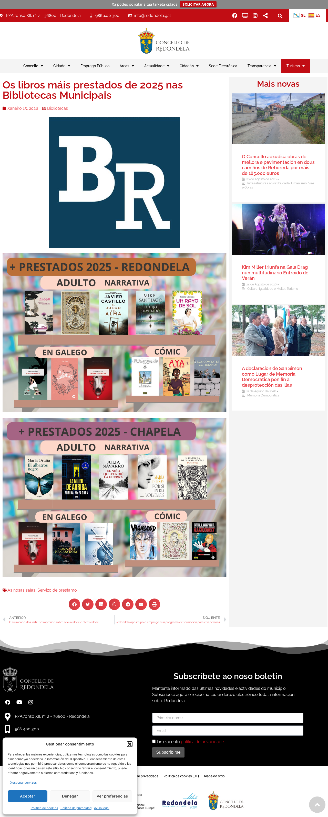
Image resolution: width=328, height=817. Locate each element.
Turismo (293, 66)
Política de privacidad (75, 808)
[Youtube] (19, 702)
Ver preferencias (112, 796)
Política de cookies (44, 808)
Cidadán (187, 66)
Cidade (59, 66)
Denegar (70, 796)
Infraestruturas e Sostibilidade (268, 183)
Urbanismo (299, 183)
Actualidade (154, 66)
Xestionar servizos (23, 782)
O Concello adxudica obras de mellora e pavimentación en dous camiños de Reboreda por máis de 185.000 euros (278, 165)
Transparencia (259, 66)
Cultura (252, 289)
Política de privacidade (141, 776)
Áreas (124, 66)
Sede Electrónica (223, 66)
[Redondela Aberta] (245, 16)
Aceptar (27, 796)
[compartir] (265, 16)
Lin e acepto (190, 741)
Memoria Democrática (263, 395)
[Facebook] (235, 16)
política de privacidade (202, 741)
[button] (129, 744)
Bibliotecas (57, 108)
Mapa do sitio (214, 776)
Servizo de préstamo (57, 590)
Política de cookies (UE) (181, 776)
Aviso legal (101, 808)
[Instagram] (255, 16)
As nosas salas (21, 590)
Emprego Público (94, 66)
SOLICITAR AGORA (198, 4)
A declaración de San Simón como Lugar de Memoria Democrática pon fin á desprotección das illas (272, 377)
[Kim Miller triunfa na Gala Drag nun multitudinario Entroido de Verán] (278, 229)
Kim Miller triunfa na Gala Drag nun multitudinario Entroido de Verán (275, 272)
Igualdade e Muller (272, 289)
